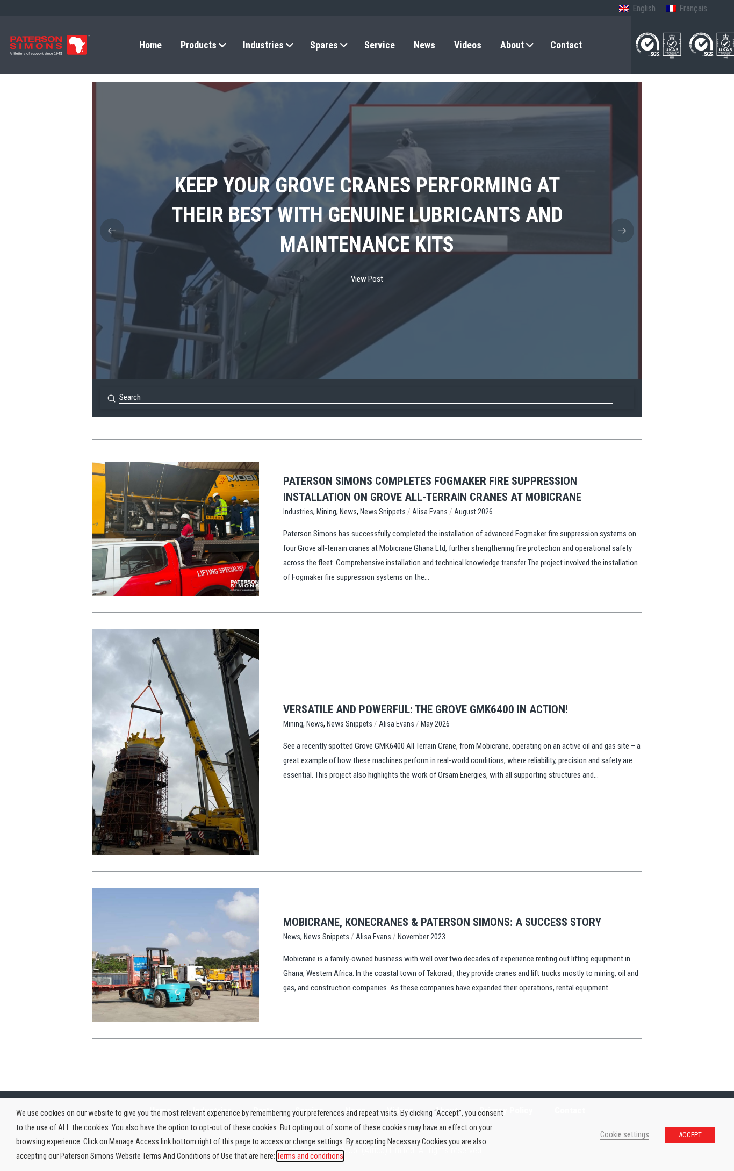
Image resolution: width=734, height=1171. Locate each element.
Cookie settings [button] (624, 1134)
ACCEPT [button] (690, 1135)
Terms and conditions (310, 1156)
